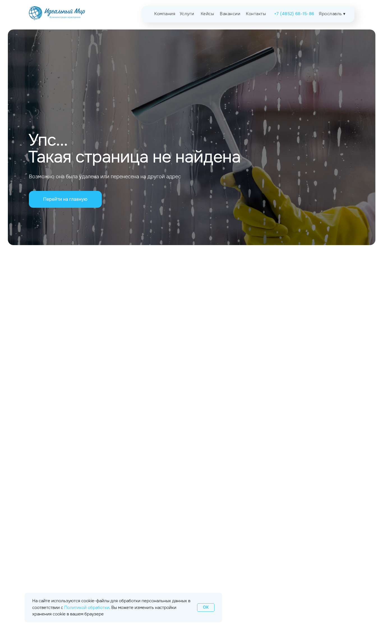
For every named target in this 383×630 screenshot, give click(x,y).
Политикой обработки (86, 607)
